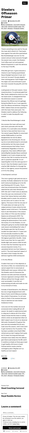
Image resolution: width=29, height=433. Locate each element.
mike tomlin (4, 26)
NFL (23, 26)
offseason (10, 28)
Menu (25, 3)
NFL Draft (4, 28)
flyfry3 (5, 21)
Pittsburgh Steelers (18, 28)
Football (5, 22)
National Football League (15, 26)
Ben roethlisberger (8, 24)
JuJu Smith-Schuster (19, 24)
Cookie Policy (16, 424)
